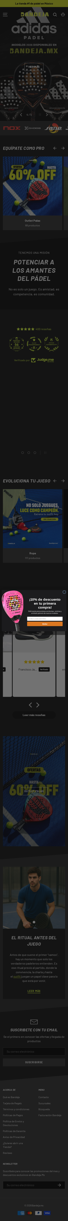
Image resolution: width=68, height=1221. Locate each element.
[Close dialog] (64, 592)
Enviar (44, 624)
